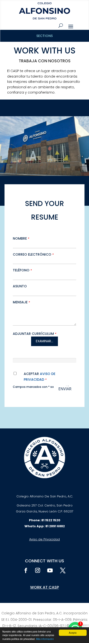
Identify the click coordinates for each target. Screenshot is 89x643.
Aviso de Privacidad (44, 539)
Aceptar (39, 376)
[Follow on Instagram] (38, 570)
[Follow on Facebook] (26, 570)
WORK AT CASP (44, 587)
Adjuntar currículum (34, 333)
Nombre (21, 238)
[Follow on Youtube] (50, 570)
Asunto (20, 286)
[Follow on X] (62, 570)
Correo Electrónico (33, 254)
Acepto (73, 632)
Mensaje (21, 302)
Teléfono (22, 270)
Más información (45, 639)
